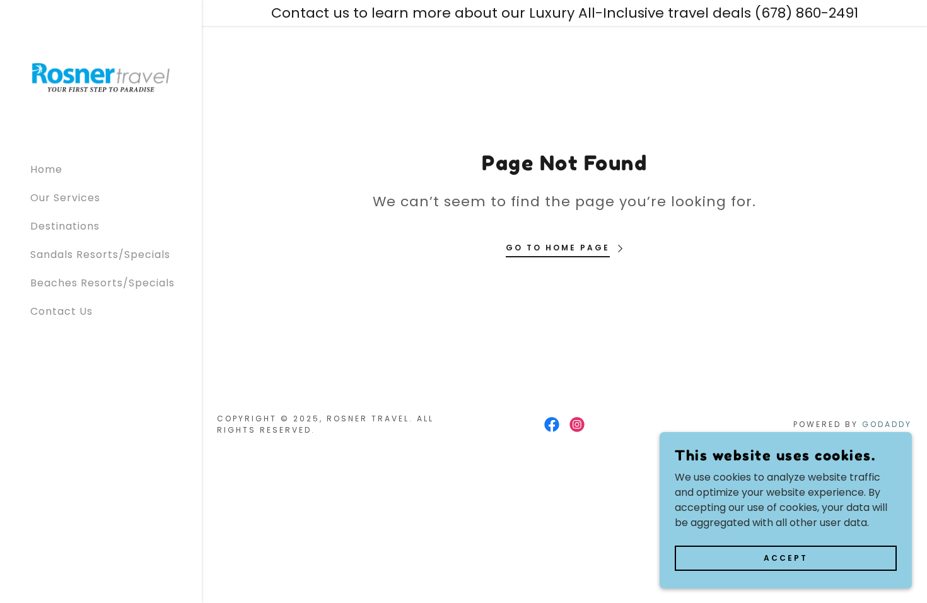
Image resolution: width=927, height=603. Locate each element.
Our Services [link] (65, 197)
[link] (101, 76)
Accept (786, 557)
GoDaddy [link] (887, 424)
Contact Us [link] (61, 311)
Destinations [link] (65, 226)
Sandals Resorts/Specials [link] (100, 254)
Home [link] (46, 169)
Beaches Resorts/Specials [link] (102, 283)
